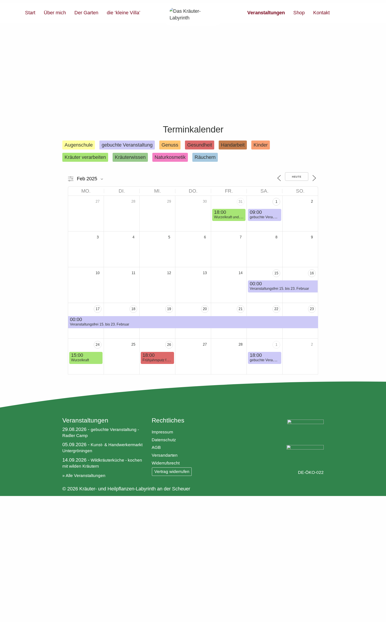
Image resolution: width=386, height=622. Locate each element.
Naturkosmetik (170, 157)
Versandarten (165, 455)
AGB (156, 447)
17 (98, 309)
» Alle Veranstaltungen (83, 475)
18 (133, 309)
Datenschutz (164, 439)
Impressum (162, 432)
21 (241, 309)
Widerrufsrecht (166, 463)
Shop (299, 12)
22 (276, 309)
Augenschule (79, 145)
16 (312, 273)
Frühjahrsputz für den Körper (165, 360)
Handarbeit (233, 145)
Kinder (261, 145)
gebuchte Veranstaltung (127, 145)
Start (30, 12)
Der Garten (86, 12)
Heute (296, 176)
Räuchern (205, 157)
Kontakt (321, 12)
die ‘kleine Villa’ (123, 12)
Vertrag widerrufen (171, 471)
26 (169, 345)
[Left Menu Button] (3, 499)
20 (205, 309)
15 (276, 273)
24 (98, 345)
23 (312, 309)
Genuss (170, 145)
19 (169, 309)
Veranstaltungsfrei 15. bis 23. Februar (279, 288)
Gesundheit (199, 145)
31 (241, 202)
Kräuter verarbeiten (85, 157)
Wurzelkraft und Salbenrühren (237, 217)
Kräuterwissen (130, 157)
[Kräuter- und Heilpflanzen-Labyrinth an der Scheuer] (193, 14)
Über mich (55, 12)
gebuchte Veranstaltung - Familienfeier (280, 360)
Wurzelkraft (80, 360)
